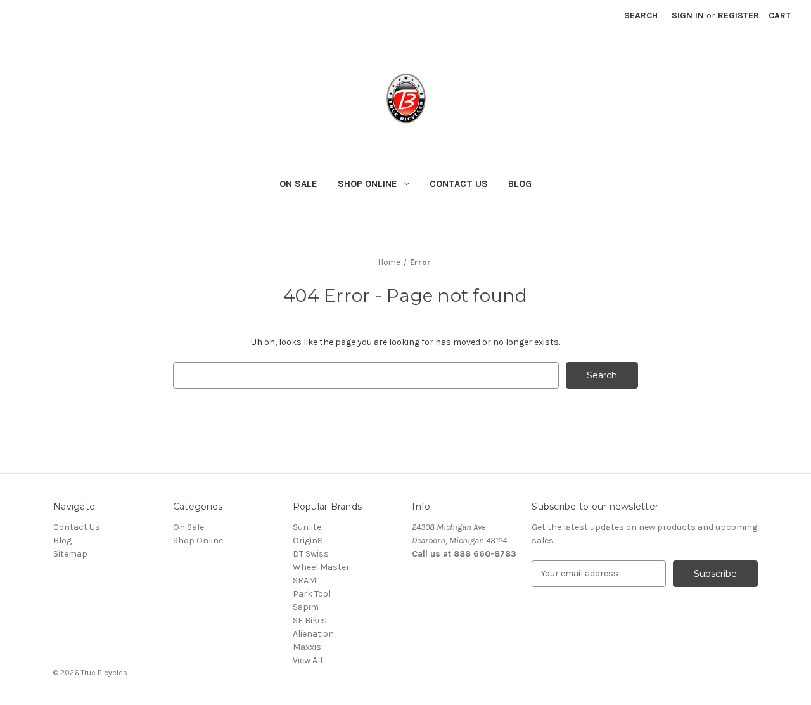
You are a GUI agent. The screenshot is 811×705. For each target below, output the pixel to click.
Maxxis (307, 647)
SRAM (304, 580)
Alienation (313, 633)
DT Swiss (311, 553)
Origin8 (308, 540)
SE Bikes (310, 620)
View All (307, 660)
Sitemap (70, 553)
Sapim (306, 607)
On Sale (298, 184)
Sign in (688, 15)
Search (641, 15)
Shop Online (367, 184)
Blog (520, 184)
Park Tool (312, 593)
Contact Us (459, 184)
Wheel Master (321, 567)
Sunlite (307, 527)
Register (738, 15)
